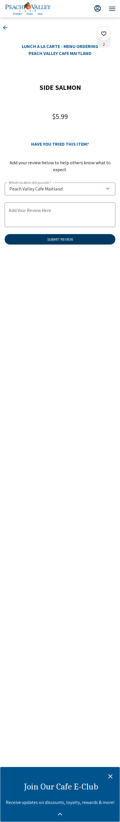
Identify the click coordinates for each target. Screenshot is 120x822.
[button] (7, 27)
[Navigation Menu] (112, 9)
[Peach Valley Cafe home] (33, 8)
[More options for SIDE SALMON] (104, 34)
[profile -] (97, 8)
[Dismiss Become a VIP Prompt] (110, 776)
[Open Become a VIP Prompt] (60, 814)
